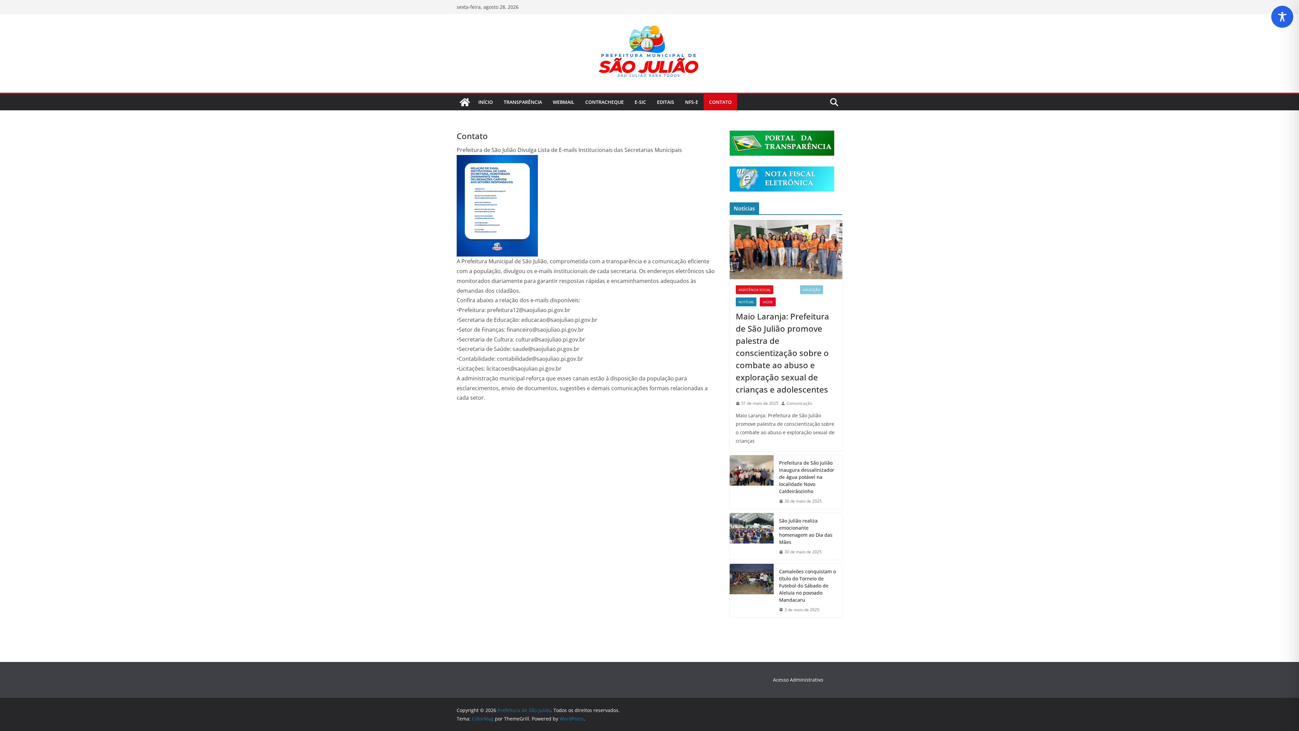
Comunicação (799, 403)
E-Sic (640, 102)
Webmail (563, 102)
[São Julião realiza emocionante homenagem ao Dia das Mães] (752, 536)
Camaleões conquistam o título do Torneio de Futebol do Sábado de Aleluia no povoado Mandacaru (807, 585)
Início (485, 102)
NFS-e (691, 102)
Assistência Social (754, 289)
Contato (720, 102)
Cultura (786, 289)
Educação (811, 289)
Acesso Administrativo (798, 680)
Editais (665, 102)
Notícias (746, 302)
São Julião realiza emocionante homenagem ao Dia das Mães (806, 531)
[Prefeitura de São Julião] (465, 102)
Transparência (523, 102)
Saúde (767, 302)
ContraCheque (604, 102)
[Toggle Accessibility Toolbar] (1282, 16)
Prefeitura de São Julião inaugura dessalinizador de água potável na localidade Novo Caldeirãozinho (806, 477)
